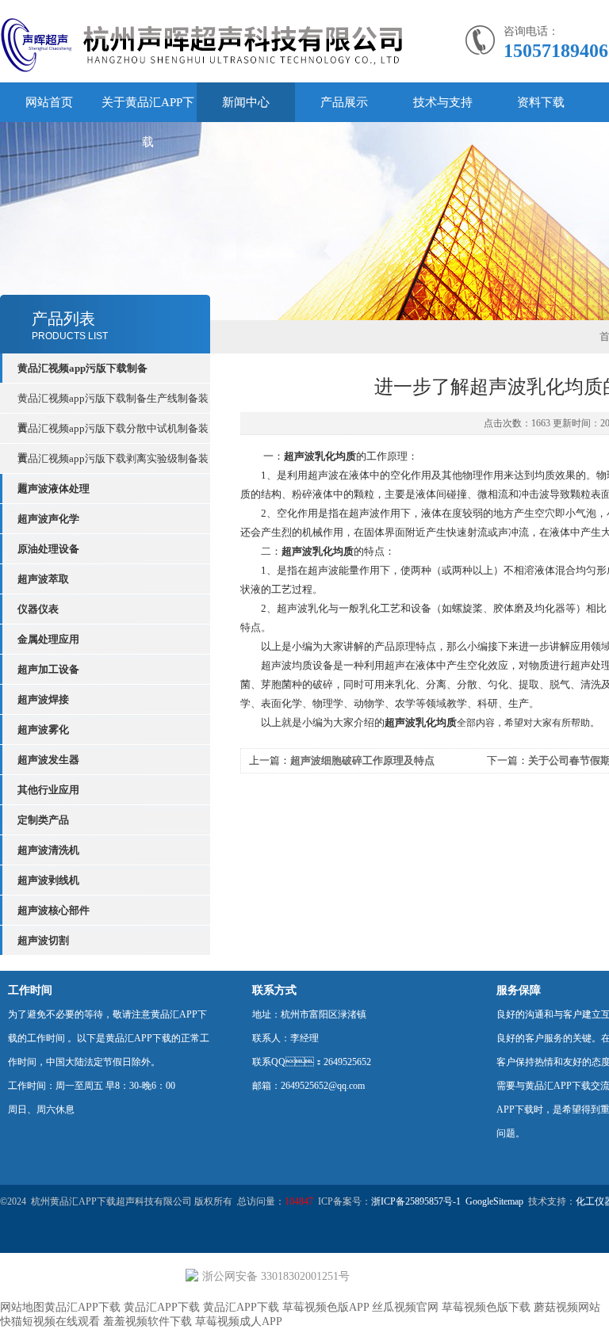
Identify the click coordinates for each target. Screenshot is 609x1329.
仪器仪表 (38, 609)
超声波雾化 (43, 729)
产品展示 (344, 102)
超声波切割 (43, 940)
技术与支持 (443, 102)
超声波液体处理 (53, 489)
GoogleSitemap (494, 1201)
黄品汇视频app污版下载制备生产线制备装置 (113, 402)
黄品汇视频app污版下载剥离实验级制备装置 (113, 463)
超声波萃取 (43, 579)
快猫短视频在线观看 (50, 1321)
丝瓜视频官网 (405, 1307)
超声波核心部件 (53, 910)
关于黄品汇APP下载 (148, 122)
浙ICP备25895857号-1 (416, 1201)
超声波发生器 (48, 760)
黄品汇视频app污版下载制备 (82, 368)
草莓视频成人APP (238, 1321)
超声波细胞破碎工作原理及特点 (362, 760)
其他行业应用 (48, 790)
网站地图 (22, 1307)
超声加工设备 (48, 669)
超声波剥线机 (48, 880)
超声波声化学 (48, 519)
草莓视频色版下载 (486, 1307)
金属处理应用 (48, 639)
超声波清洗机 (48, 850)
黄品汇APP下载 (82, 1307)
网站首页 (49, 102)
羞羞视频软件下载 (147, 1321)
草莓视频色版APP (325, 1307)
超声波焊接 (43, 699)
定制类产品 (43, 820)
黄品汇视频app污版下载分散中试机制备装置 (113, 432)
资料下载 (541, 102)
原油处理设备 (48, 549)
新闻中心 (246, 102)
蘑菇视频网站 (567, 1307)
